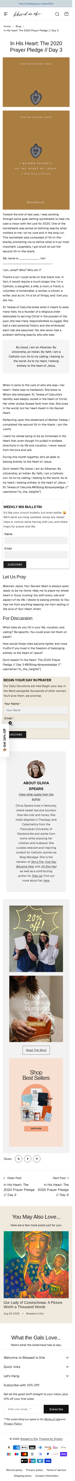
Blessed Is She (29, 1436)
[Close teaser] (10, 723)
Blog (18, 26)
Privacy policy (34, 1467)
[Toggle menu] (6, 14)
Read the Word (36, 1050)
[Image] (36, 939)
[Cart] (66, 14)
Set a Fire (37, 862)
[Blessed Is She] (27, 14)
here (46, 880)
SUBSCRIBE (15, 564)
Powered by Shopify (51, 1436)
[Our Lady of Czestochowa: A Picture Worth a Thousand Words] (36, 1263)
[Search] (57, 14)
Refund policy (14, 1467)
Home (7, 26)
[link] (18, 1158)
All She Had (48, 866)
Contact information (46, 1473)
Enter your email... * (19, 1406)
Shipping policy (23, 1473)
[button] (4, 740)
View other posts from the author (36, 797)
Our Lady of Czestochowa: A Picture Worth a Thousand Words (33, 1302)
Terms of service (56, 1467)
